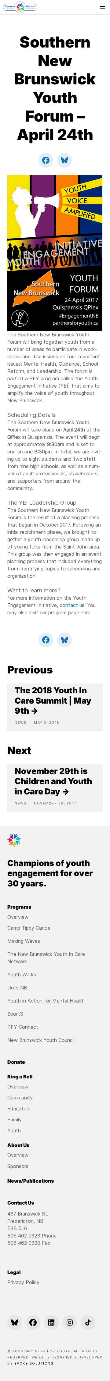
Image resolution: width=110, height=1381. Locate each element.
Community (20, 1098)
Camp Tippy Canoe (28, 928)
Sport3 (15, 1014)
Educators (19, 1109)
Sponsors (17, 1166)
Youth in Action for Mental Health (46, 1001)
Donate (16, 1062)
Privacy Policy (23, 1282)
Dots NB (17, 988)
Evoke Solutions (34, 1363)
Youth (14, 1130)
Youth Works (21, 974)
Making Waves (23, 941)
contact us (72, 605)
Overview (17, 917)
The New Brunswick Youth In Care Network (46, 957)
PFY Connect (22, 1027)
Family (14, 1120)
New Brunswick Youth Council (41, 1040)
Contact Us (20, 1203)
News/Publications (30, 1181)
